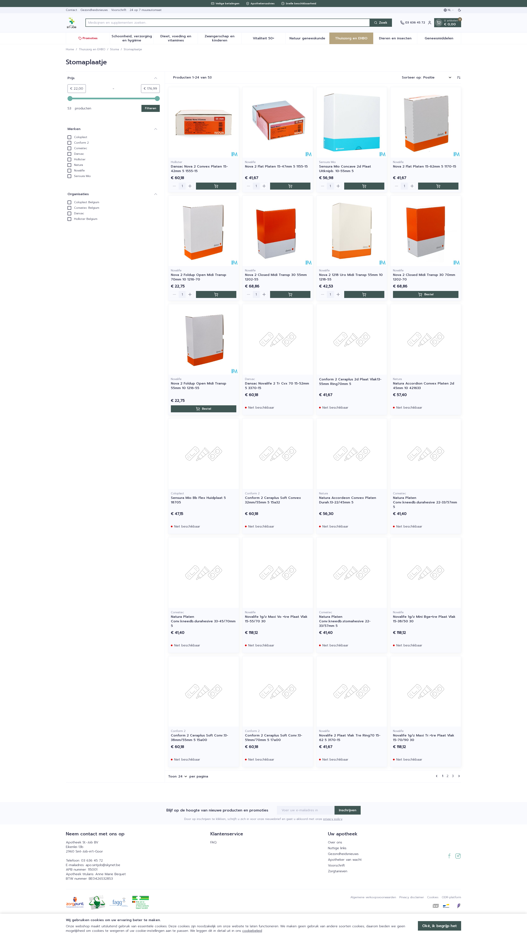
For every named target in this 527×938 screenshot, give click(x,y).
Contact (71, 10)
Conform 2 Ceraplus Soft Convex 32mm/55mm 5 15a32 (273, 500)
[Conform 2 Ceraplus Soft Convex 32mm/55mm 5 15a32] (278, 454)
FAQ (213, 842)
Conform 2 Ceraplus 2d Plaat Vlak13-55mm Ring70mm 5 (350, 381)
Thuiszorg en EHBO (92, 49)
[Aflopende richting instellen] (458, 77)
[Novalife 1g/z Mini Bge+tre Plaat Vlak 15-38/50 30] (426, 572)
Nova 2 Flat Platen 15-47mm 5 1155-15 (276, 166)
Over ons (335, 842)
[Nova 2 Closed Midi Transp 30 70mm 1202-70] (426, 231)
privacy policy (332, 819)
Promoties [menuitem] (90, 38)
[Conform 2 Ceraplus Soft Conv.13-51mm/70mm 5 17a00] (278, 691)
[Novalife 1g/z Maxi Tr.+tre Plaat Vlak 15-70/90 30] (426, 691)
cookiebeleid (252, 930)
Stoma (114, 49)
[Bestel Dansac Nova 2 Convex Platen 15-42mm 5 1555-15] (216, 186)
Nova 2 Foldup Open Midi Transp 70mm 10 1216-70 (198, 277)
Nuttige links (337, 848)
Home (70, 49)
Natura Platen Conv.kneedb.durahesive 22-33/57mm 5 (425, 502)
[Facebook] (449, 856)
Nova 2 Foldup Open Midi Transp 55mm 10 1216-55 (198, 385)
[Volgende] (458, 776)
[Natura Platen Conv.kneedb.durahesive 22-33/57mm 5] (426, 454)
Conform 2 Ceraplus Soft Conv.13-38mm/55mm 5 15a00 (199, 737)
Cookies (432, 897)
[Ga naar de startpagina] (71, 22)
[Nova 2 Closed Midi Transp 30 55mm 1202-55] (278, 231)
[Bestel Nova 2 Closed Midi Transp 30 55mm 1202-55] (290, 294)
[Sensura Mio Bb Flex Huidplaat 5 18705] (203, 454)
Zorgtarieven (337, 871)
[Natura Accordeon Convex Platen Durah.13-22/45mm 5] (352, 454)
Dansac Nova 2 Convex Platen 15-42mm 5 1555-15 (199, 169)
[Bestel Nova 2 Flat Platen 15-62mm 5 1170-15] (438, 186)
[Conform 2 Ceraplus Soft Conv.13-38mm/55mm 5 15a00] (203, 691)
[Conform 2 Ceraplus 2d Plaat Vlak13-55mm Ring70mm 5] (352, 339)
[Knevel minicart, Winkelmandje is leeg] (438, 22)
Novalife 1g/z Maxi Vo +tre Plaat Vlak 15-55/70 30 (276, 619)
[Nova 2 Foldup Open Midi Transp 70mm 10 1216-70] (203, 231)
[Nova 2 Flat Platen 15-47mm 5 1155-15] (278, 122)
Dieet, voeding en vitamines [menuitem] (178, 38)
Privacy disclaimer (411, 897)
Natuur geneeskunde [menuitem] (309, 39)
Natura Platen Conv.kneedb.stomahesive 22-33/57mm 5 (345, 621)
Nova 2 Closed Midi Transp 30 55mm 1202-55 (276, 277)
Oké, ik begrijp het (439, 926)
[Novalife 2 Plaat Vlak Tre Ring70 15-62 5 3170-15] (352, 691)
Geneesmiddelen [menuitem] (443, 39)
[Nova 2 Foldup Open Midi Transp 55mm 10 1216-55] (203, 339)
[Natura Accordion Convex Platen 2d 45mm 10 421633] (426, 339)
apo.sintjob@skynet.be (103, 865)
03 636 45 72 (92, 860)
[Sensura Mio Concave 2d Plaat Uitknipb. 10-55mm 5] (352, 122)
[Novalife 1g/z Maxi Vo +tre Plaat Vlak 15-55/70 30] (278, 572)
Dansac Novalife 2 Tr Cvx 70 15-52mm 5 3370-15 (277, 385)
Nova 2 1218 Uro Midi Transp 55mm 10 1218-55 (351, 277)
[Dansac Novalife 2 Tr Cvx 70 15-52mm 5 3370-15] (278, 339)
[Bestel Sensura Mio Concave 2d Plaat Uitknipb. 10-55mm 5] (364, 186)
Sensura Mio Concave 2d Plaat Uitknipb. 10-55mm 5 (345, 169)
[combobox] (227, 23)
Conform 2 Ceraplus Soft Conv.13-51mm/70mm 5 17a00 (273, 737)
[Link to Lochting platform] (458, 905)
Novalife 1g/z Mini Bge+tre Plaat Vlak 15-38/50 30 (424, 619)
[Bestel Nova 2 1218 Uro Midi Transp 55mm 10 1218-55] (364, 294)
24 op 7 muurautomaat (146, 10)
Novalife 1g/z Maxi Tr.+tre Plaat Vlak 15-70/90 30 (423, 737)
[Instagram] (458, 856)
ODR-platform (451, 897)
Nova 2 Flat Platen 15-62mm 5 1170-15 (424, 166)
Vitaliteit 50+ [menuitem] (269, 39)
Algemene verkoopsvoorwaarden (373, 897)
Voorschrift (118, 10)
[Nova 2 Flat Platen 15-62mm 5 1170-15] (426, 122)
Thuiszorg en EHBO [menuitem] (354, 39)
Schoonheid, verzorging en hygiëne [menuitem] (133, 38)
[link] (437, 776)
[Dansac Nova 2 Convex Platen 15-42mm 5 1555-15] (203, 122)
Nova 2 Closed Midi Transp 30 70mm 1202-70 (424, 277)
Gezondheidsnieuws (94, 10)
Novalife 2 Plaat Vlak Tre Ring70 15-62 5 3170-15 (349, 737)
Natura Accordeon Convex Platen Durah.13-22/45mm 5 (347, 500)
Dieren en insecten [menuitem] (398, 39)
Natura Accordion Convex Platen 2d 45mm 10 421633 (423, 385)
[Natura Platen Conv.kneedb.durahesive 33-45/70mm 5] (203, 572)
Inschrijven (347, 810)
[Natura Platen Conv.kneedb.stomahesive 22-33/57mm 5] (352, 572)
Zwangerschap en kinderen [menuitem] (223, 38)
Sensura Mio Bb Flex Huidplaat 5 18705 (198, 500)
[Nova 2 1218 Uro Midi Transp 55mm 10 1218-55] (352, 231)
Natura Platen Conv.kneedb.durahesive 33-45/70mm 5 (203, 621)
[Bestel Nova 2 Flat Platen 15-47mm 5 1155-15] (290, 186)
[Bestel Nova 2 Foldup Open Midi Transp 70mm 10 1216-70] (216, 294)
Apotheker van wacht (345, 859)
